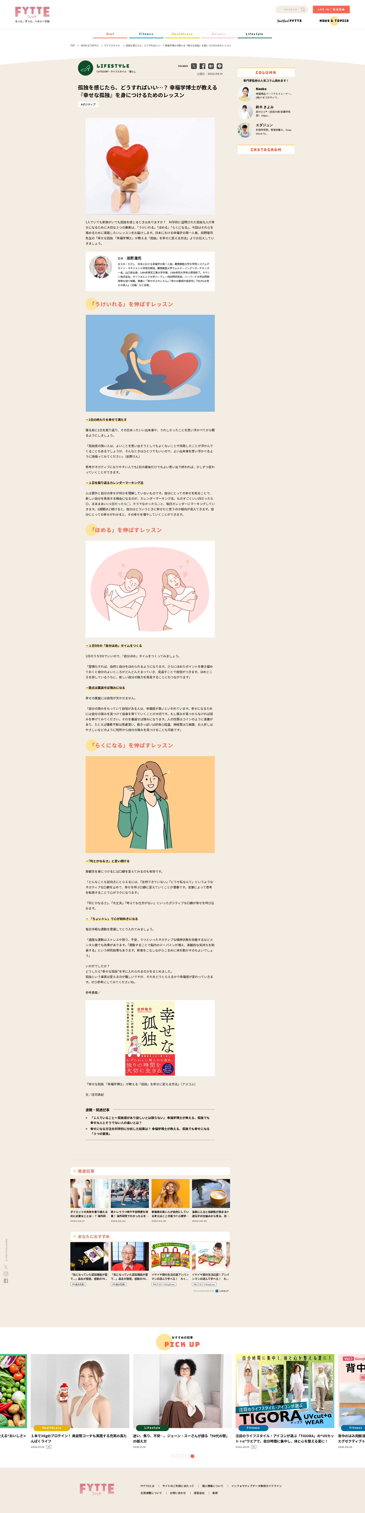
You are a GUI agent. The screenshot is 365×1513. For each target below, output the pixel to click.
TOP (72, 45)
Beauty (218, 34)
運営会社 (199, 1493)
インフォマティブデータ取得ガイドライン (256, 1486)
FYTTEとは (147, 1486)
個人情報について (212, 1486)
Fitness (146, 34)
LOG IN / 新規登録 (331, 9)
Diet (110, 34)
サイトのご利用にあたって (178, 1486)
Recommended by (204, 1291)
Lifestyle (254, 34)
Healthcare (182, 34)
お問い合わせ (178, 1493)
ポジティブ (89, 104)
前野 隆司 (134, 258)
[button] (173, 1456)
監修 (215, 1493)
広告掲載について (151, 1493)
